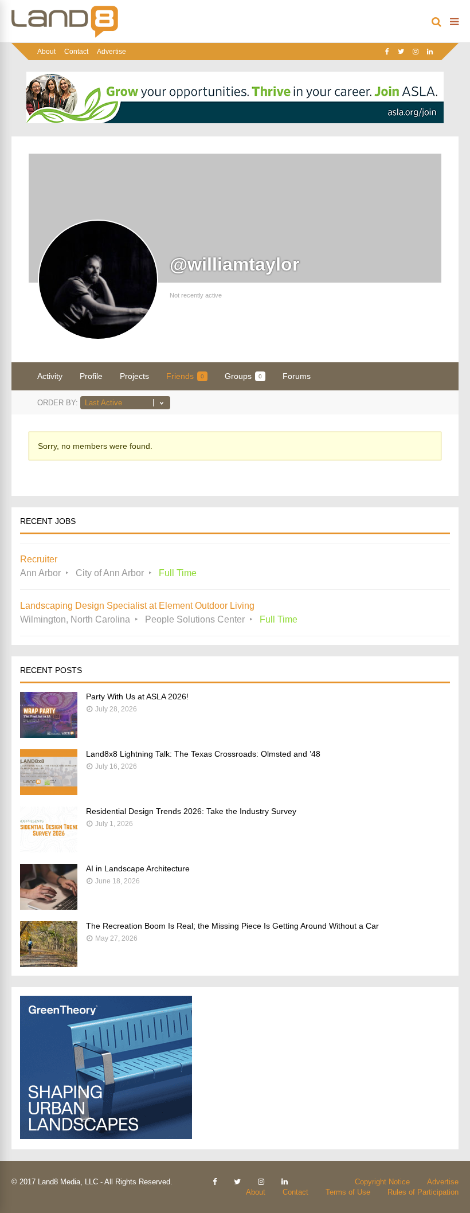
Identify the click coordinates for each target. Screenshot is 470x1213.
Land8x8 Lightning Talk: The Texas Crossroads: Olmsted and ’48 (203, 753)
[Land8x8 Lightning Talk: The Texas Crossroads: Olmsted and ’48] (48, 792)
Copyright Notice (382, 1181)
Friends (185, 376)
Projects (134, 376)
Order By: (57, 402)
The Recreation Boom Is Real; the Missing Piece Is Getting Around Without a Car (232, 925)
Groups (243, 376)
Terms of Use (348, 1192)
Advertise (111, 52)
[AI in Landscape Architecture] (48, 906)
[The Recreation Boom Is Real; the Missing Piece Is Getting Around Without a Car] (48, 964)
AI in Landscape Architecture (138, 868)
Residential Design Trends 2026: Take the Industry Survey (191, 811)
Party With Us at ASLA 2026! (137, 696)
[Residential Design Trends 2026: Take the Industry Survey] (48, 849)
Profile (91, 376)
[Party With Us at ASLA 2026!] (48, 734)
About (46, 52)
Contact (76, 52)
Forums (297, 376)
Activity (49, 376)
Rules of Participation (423, 1192)
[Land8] (64, 36)
